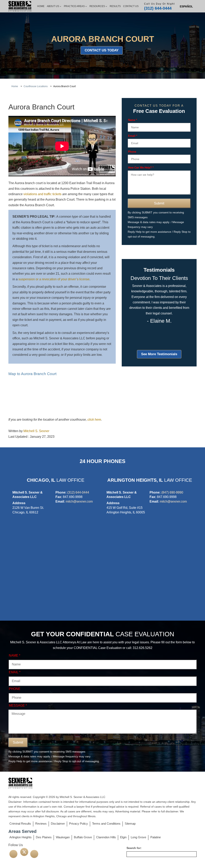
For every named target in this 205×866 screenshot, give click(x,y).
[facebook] (13, 854)
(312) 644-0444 (158, 8)
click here (94, 419)
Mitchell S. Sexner (36, 431)
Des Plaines (44, 837)
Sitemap (130, 823)
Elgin (123, 837)
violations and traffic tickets (42, 194)
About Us (53, 6)
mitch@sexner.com (79, 501)
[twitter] (24, 852)
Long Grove (138, 837)
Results (115, 6)
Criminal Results (20, 823)
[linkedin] (34, 854)
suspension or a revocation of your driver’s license (53, 279)
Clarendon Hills (106, 837)
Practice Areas (74, 6)
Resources (97, 6)
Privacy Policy (78, 823)
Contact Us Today (102, 50)
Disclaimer (58, 823)
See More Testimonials (159, 354)
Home (40, 6)
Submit (159, 203)
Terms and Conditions (106, 823)
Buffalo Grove (83, 837)
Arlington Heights (20, 837)
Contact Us (131, 6)
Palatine (155, 837)
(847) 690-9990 (172, 492)
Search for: (134, 848)
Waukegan (63, 837)
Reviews (41, 823)
